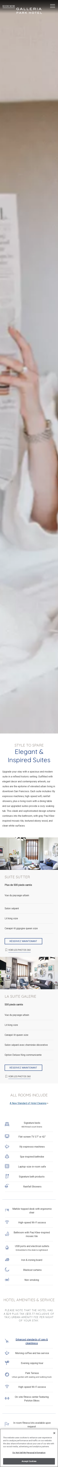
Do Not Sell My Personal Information (29, 1452)
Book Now (9, 6)
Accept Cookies (29, 1461)
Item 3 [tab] (31, 986)
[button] (52, 6)
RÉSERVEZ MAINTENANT (23, 941)
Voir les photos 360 (19, 950)
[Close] (54, 1433)
